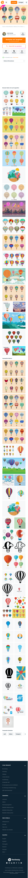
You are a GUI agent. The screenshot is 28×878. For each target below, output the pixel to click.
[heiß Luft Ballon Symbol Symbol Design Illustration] (9, 850)
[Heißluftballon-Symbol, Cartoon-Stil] (8, 592)
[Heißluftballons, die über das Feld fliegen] (9, 120)
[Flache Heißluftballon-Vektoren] (13, 150)
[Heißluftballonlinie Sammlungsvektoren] (13, 201)
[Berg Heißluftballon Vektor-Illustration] (13, 184)
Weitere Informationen (9, 60)
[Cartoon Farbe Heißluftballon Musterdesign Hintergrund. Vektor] (8, 732)
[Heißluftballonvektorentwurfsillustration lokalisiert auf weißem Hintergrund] (7, 316)
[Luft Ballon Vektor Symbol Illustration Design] (17, 863)
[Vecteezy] (2, 2)
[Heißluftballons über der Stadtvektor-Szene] (13, 218)
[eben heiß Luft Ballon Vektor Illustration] (8, 534)
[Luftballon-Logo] (8, 754)
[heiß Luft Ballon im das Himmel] (7, 694)
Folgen (22, 34)
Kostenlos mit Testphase (14, 40)
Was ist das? (15, 57)
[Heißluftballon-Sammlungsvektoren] (13, 167)
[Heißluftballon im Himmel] (13, 285)
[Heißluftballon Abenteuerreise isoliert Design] (7, 370)
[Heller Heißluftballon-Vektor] (13, 268)
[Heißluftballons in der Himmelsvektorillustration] (8, 523)
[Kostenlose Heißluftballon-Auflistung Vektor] (13, 97)
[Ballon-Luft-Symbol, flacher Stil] (8, 603)
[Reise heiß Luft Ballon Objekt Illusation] (8, 627)
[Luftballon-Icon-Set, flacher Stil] (8, 480)
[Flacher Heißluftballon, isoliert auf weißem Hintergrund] (7, 493)
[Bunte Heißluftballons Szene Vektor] (9, 380)
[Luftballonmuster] (13, 133)
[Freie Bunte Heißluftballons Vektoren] (13, 357)
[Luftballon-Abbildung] (8, 681)
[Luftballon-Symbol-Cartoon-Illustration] (6, 562)
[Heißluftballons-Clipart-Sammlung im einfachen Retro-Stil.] (18, 731)
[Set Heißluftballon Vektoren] (13, 235)
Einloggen (21, 2)
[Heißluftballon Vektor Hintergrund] (13, 340)
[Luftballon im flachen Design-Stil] (8, 615)
